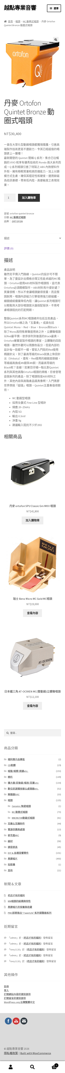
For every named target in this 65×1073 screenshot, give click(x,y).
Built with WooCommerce (35, 1053)
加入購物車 (29, 197)
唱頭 (17, 21)
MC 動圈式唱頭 (31, 21)
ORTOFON (17, 221)
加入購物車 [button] (33, 520)
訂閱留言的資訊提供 (15, 998)
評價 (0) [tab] (8, 248)
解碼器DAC (13, 794)
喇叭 (10, 776)
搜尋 (32, 1067)
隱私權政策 (11, 1053)
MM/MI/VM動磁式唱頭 (23, 817)
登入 (6, 990)
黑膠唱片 (13, 858)
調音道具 (13, 847)
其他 (10, 870)
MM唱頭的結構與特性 (19, 901)
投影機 (11, 864)
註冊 (6, 986)
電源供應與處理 (16, 829)
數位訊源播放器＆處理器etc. (23, 788)
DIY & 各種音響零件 (18, 852)
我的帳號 (11, 1067)
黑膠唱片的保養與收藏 (20, 907)
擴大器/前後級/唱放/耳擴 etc (23, 782)
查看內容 (32, 613)
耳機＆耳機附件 (16, 823)
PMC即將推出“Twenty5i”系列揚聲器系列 (29, 912)
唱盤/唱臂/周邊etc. (18, 771)
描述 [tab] (7, 238)
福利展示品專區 (16, 759)
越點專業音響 (20, 7)
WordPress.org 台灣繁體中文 (19, 1002)
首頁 (10, 21)
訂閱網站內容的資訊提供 (17, 994)
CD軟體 (12, 765)
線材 (10, 841)
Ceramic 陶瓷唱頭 (21, 806)
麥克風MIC (13, 835)
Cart (50, 1064)
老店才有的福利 (16, 895)
